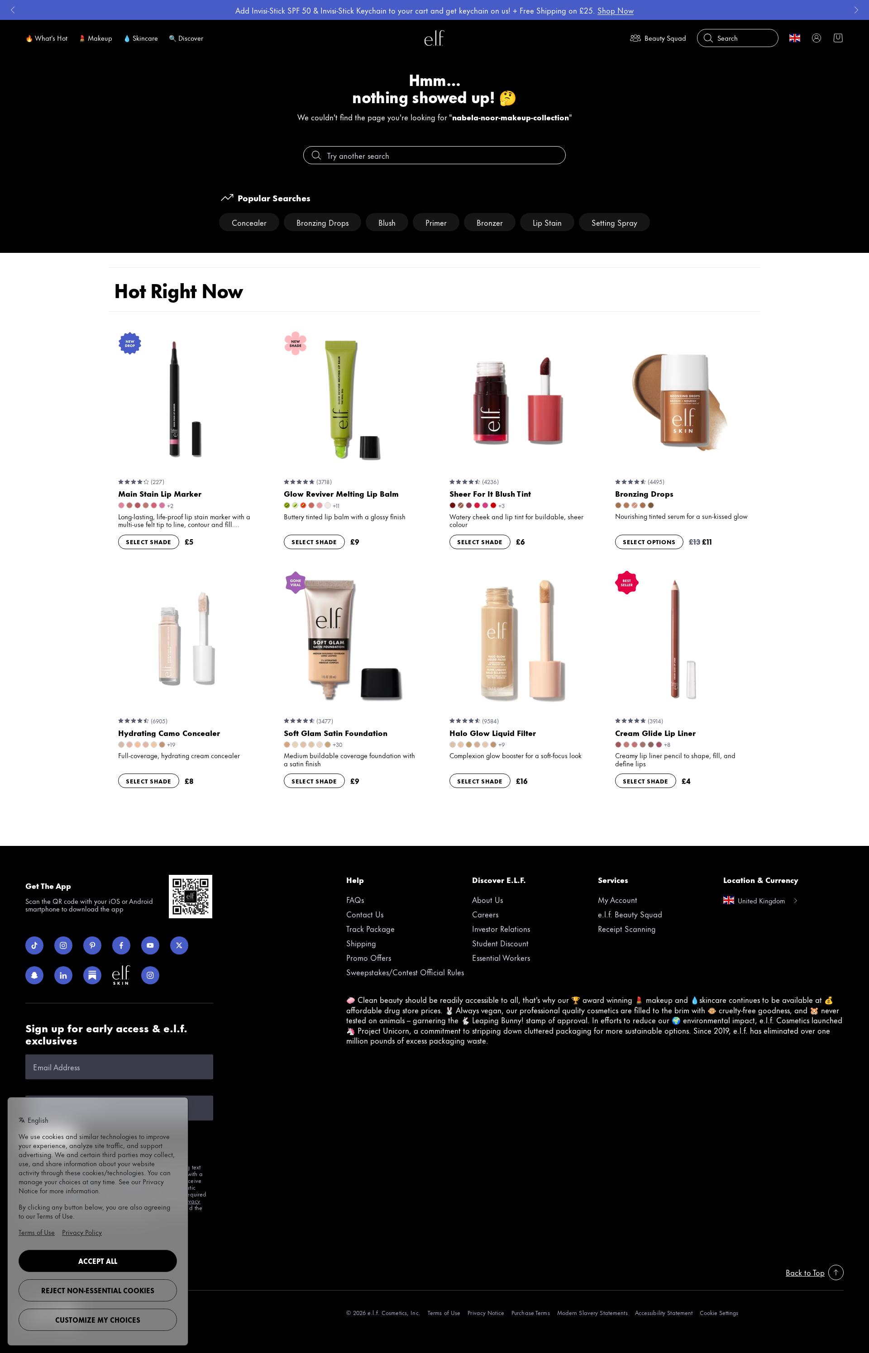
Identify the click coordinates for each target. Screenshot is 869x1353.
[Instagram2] (150, 975)
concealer (249, 222)
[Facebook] (121, 945)
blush (387, 222)
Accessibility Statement (664, 1312)
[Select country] (794, 38)
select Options (649, 541)
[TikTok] (34, 945)
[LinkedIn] (63, 975)
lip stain (547, 222)
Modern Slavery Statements (592, 1312)
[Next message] (856, 10)
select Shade (149, 541)
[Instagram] (63, 945)
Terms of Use (444, 1312)
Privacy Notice (486, 1312)
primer (436, 222)
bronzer (490, 222)
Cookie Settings (719, 1312)
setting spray (614, 222)
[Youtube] (150, 945)
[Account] (816, 38)
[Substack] (92, 975)
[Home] (434, 38)
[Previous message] (12, 10)
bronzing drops (322, 222)
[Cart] (838, 38)
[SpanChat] (34, 975)
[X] (179, 945)
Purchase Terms (530, 1312)
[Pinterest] (92, 945)
